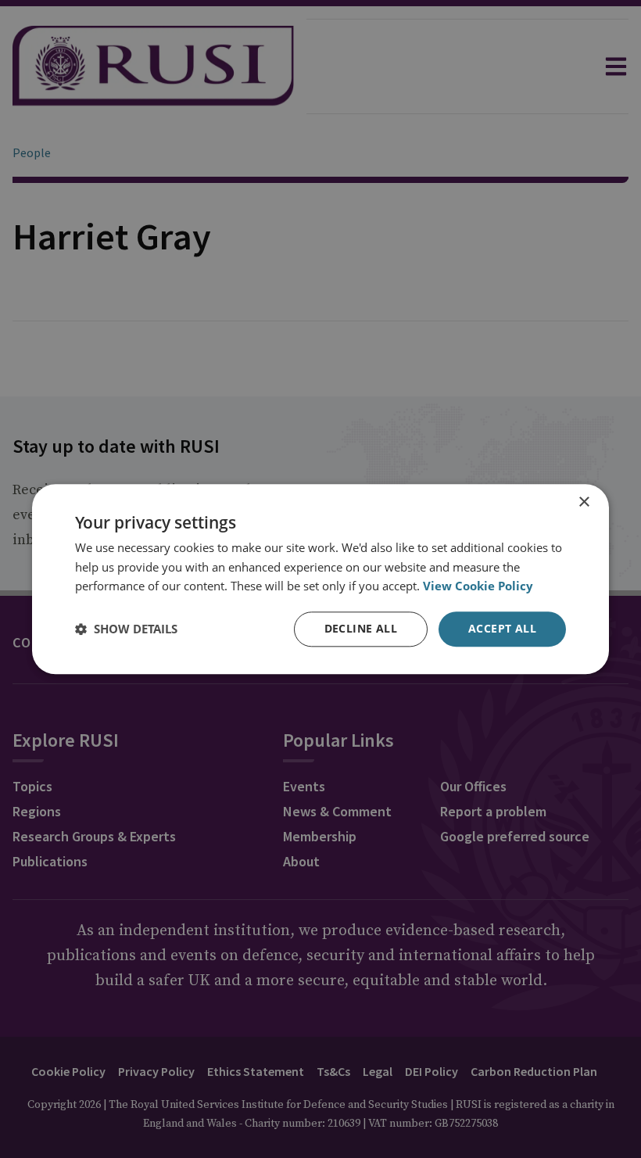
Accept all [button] (502, 628)
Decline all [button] (360, 628)
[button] (126, 629)
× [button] (583, 502)
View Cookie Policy (478, 586)
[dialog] (320, 579)
